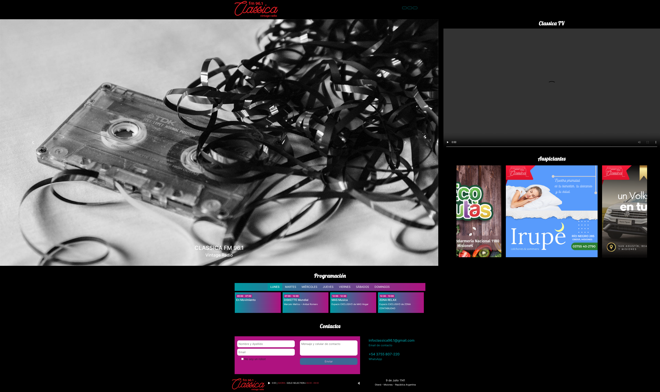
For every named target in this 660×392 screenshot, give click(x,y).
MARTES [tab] (290, 286)
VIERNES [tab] (344, 286)
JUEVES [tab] (328, 286)
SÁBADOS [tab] (362, 286)
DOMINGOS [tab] (382, 286)
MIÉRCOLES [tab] (309, 286)
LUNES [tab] (274, 286)
